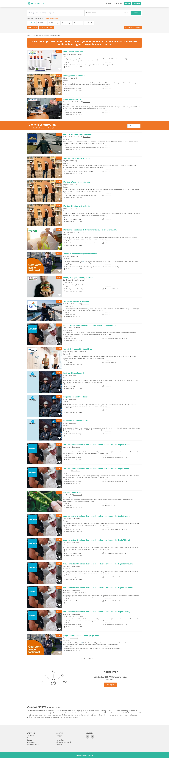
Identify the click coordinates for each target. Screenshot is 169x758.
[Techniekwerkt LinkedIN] (87, 737)
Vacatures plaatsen (33, 744)
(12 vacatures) (75, 328)
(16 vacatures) (81, 352)
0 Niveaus (43, 23)
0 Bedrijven (78, 23)
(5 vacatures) (73, 256)
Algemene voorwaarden (64, 742)
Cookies (59, 744)
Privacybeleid (61, 740)
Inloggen (127, 3)
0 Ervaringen (67, 23)
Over (28, 738)
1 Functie (32, 23)
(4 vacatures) (77, 495)
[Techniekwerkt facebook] (92, 737)
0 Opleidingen (55, 23)
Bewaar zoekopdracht (133, 27)
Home (29, 35)
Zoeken (135, 13)
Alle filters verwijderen (51, 18)
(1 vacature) (80, 54)
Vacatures (108, 3)
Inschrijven (134, 126)
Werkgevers (118, 3)
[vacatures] (36, 3)
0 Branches (90, 23)
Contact (29, 740)
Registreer (137, 3)
